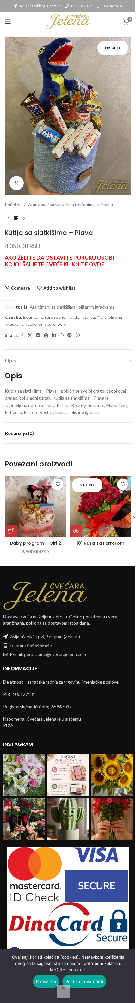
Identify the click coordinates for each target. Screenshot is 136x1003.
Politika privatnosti (84, 981)
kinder (75, 317)
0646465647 (39, 645)
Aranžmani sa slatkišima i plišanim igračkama (70, 204)
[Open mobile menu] (8, 21)
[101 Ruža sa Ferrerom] (100, 506)
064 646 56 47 (112, 6)
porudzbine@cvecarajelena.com (55, 654)
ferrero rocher (53, 317)
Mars (102, 317)
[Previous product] (8, 218)
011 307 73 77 (81, 6)
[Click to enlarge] (16, 183)
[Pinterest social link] (46, 335)
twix (61, 324)
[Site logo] (68, 21)
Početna (13, 204)
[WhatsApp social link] (61, 335)
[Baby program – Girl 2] (35, 506)
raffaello (29, 324)
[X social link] (30, 335)
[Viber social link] (78, 335)
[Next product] (24, 218)
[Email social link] (38, 335)
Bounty (30, 317)
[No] (63, 991)
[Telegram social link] (69, 335)
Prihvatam (46, 981)
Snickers (47, 324)
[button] (11, 531)
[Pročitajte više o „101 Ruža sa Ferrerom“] (76, 531)
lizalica (89, 317)
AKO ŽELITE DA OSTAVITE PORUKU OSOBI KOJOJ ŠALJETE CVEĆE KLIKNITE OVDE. (59, 260)
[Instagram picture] (24, 775)
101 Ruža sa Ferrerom (100, 543)
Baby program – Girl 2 (35, 543)
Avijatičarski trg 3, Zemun (40, 6)
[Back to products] (16, 218)
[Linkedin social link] (54, 335)
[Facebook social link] (22, 335)
